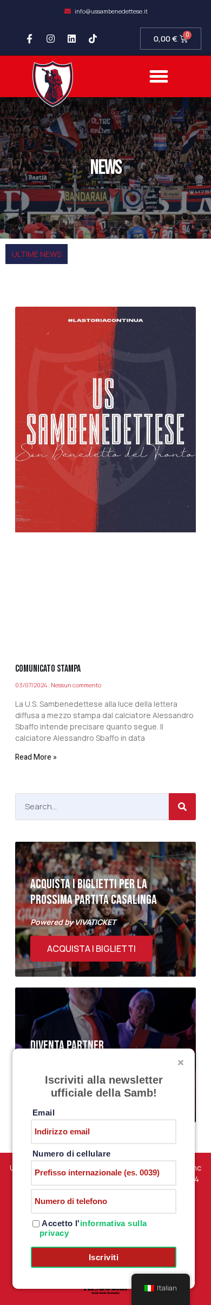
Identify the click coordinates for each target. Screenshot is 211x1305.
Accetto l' (93, 1228)
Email (43, 1112)
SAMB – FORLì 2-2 (43, 275)
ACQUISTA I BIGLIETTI (91, 949)
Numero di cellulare (71, 1153)
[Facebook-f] (30, 39)
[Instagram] (51, 39)
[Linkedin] (72, 39)
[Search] (182, 806)
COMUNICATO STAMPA (48, 668)
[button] (159, 77)
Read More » (36, 757)
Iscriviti (103, 1257)
